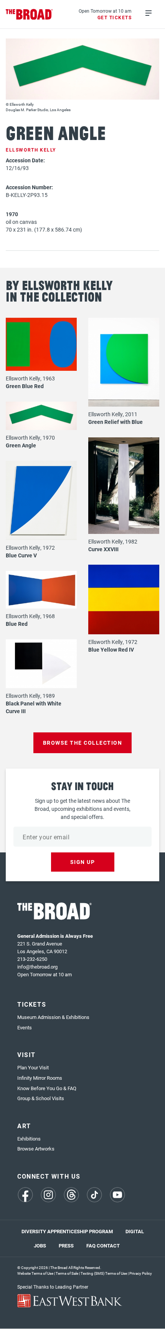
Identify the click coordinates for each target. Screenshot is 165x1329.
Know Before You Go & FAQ (46, 1088)
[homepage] (29, 14)
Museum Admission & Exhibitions (53, 1017)
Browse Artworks (35, 1148)
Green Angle (21, 445)
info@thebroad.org (37, 966)
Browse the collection (82, 742)
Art (24, 1126)
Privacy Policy (140, 1273)
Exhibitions (29, 1138)
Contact (108, 1245)
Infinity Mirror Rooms (39, 1077)
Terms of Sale (67, 1273)
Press (66, 1245)
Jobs (40, 1245)
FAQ (91, 1245)
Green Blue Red (25, 386)
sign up (82, 861)
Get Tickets (114, 17)
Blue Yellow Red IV (111, 649)
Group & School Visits (40, 1098)
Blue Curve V (21, 555)
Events (24, 1027)
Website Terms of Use (35, 1273)
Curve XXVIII (103, 549)
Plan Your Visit (33, 1067)
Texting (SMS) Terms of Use (104, 1273)
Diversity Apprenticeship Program (67, 1231)
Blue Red (17, 623)
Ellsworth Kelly (31, 150)
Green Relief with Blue (115, 421)
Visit (26, 1055)
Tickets (31, 1004)
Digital (134, 1231)
